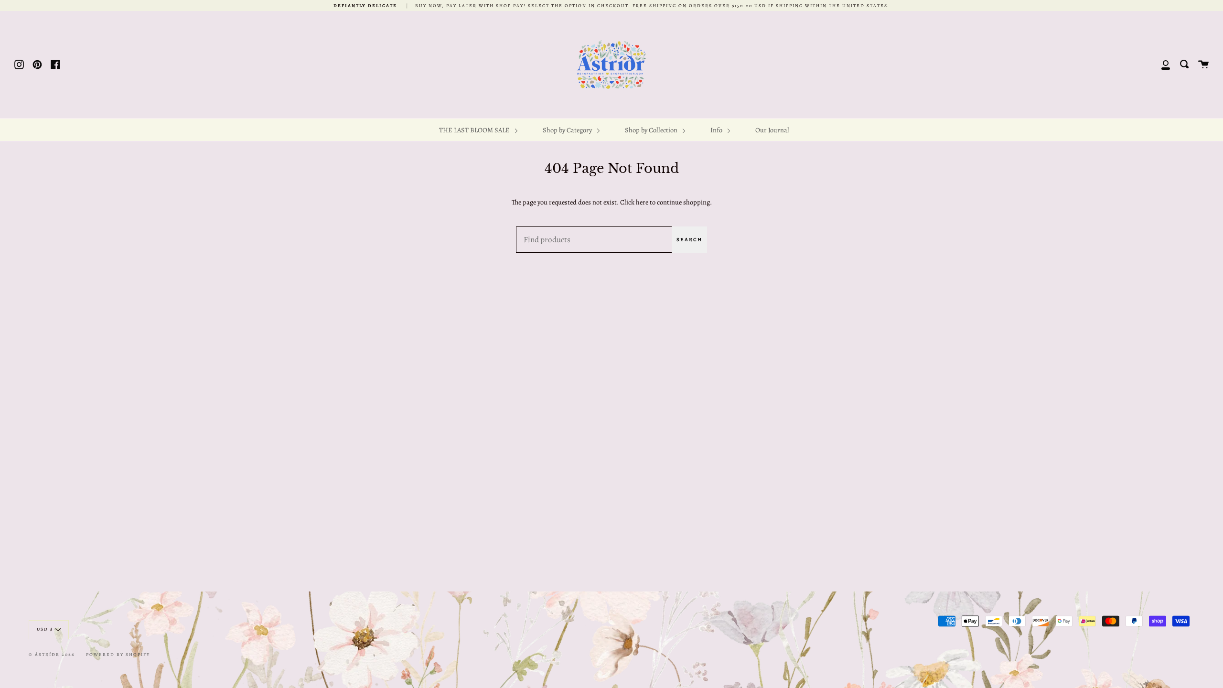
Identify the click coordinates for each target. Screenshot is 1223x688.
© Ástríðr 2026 (52, 654)
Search (689, 239)
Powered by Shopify (118, 654)
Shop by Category (568, 130)
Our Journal (772, 130)
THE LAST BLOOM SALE (475, 130)
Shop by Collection (652, 130)
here (642, 202)
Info (717, 130)
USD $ (45, 629)
